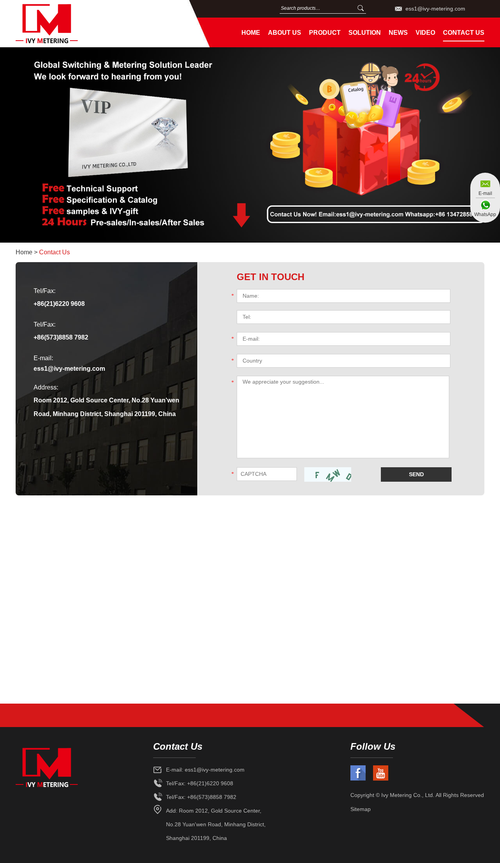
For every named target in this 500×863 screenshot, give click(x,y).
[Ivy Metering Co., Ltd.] (97, 23)
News (398, 32)
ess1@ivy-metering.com (435, 8)
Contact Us (463, 32)
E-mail (485, 193)
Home (250, 32)
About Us (284, 32)
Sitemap (360, 809)
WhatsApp (485, 214)
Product (325, 32)
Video (425, 32)
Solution (364, 32)
